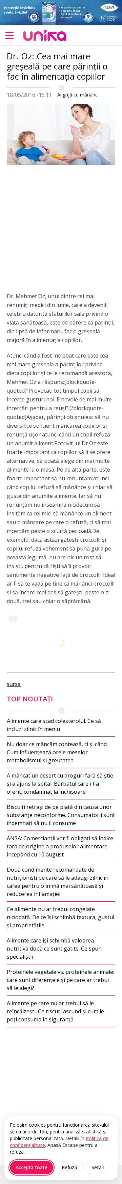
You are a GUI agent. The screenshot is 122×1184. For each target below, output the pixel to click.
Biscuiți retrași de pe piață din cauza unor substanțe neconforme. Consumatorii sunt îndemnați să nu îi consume (61, 815)
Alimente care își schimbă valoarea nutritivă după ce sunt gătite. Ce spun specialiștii (54, 948)
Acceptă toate (31, 1167)
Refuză (69, 1167)
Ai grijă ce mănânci (78, 94)
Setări (98, 1167)
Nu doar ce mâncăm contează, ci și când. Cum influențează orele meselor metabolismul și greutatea (57, 752)
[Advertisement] (61, 231)
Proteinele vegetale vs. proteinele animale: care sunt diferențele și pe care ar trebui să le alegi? (60, 980)
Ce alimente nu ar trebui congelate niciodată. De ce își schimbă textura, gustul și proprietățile (60, 917)
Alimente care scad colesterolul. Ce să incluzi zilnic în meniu (54, 725)
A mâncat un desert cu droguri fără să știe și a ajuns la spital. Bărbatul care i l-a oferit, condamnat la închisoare (60, 783)
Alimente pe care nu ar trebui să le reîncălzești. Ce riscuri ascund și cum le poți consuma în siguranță (55, 1011)
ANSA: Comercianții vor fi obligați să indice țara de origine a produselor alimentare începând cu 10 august (60, 846)
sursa (14, 684)
